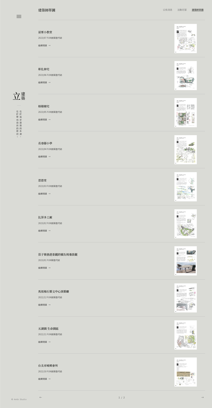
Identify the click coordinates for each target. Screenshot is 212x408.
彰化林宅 (43, 69)
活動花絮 (182, 9)
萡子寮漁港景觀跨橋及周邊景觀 (57, 254)
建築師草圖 (197, 9)
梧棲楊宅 (43, 106)
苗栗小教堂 (45, 32)
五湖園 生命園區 (48, 328)
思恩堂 (42, 180)
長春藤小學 (45, 143)
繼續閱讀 (42, 45)
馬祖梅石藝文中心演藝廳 (53, 291)
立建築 (19, 96)
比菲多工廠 (45, 217)
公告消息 (167, 9)
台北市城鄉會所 (48, 365)
